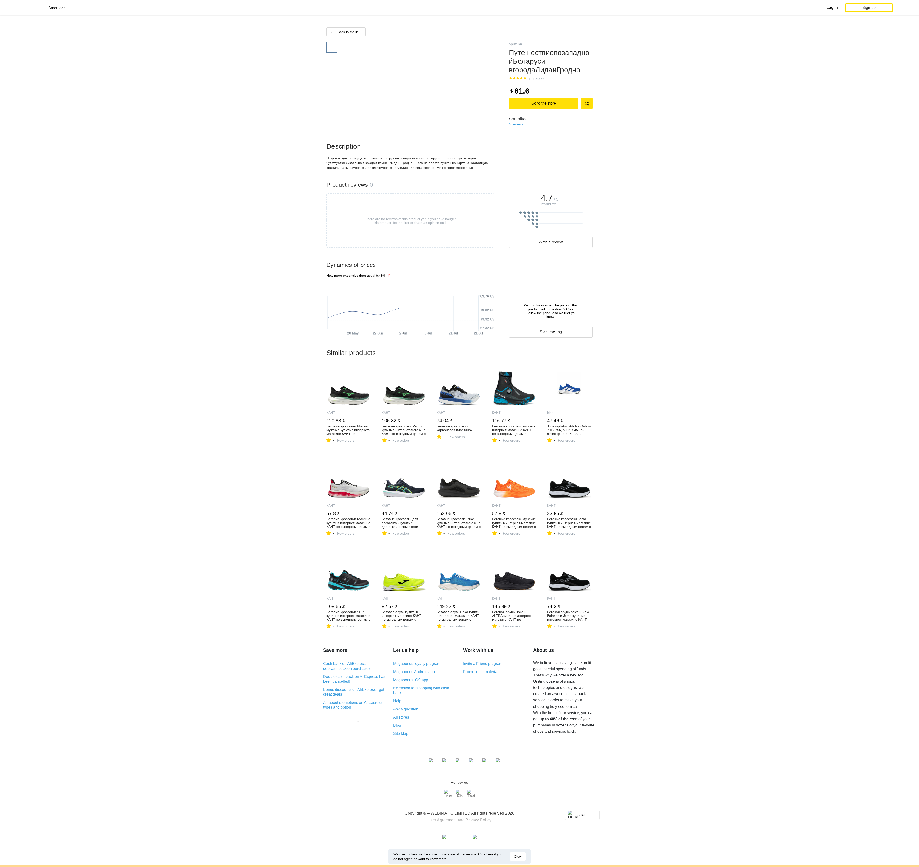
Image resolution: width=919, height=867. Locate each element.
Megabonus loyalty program (416, 664)
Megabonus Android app (414, 672)
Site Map (400, 734)
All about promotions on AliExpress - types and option (354, 704)
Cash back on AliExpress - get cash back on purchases (346, 666)
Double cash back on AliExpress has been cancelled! (354, 679)
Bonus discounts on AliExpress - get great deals (353, 691)
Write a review (551, 242)
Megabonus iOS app (410, 680)
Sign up (869, 8)
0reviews (516, 124)
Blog (397, 725)
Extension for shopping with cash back (421, 690)
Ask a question (405, 709)
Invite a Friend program (482, 664)
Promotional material (480, 672)
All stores (401, 717)
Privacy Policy (478, 820)
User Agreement (442, 820)
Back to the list (349, 32)
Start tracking (551, 332)
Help (397, 701)
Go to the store (543, 103)
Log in (832, 8)
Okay (518, 856)
